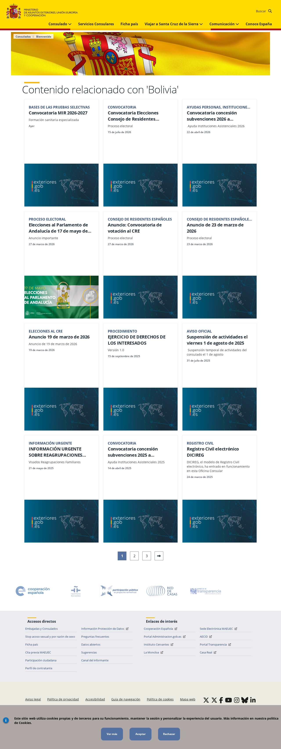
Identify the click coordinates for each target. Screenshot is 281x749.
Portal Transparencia (213, 644)
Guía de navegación (125, 699)
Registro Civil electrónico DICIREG (213, 452)
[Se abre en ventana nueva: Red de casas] (162, 591)
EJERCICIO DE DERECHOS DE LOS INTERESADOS (137, 340)
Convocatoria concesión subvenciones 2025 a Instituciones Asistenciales (136, 452)
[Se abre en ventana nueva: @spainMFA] (214, 700)
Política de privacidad (63, 699)
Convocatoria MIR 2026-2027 (58, 113)
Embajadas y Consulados (41, 629)
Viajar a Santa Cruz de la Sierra (172, 24)
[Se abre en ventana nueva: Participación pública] (119, 591)
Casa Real (206, 652)
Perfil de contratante (38, 668)
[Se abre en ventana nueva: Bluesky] (244, 700)
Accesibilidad (95, 699)
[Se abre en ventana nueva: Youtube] (228, 700)
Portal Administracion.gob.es (163, 637)
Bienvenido (43, 37)
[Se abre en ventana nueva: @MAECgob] (206, 700)
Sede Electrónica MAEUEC (217, 629)
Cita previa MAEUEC (38, 652)
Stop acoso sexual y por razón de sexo (50, 637)
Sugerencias (89, 652)
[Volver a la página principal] (44, 11)
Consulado (58, 24)
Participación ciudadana (40, 660)
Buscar (261, 11)
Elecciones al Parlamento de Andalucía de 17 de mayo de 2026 (58, 228)
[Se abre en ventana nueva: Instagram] (237, 700)
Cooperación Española (159, 629)
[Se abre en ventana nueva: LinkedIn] (253, 700)
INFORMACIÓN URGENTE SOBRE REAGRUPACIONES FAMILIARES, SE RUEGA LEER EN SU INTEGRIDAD (61, 452)
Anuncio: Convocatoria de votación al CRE (135, 228)
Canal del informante (94, 660)
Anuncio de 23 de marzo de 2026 (215, 228)
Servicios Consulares (96, 24)
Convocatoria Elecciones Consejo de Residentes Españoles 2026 (133, 116)
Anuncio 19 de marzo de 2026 (59, 337)
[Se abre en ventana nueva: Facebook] (221, 700)
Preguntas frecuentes (95, 637)
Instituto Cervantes (157, 644)
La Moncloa (152, 652)
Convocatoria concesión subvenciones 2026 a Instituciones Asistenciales (215, 116)
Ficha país (129, 24)
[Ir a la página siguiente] (159, 556)
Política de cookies (160, 699)
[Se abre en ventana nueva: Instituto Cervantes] (76, 591)
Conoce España (259, 24)
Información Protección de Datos (103, 629)
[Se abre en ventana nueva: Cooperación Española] (32, 591)
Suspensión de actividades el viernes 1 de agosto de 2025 (217, 340)
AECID (204, 637)
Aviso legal (33, 699)
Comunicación (222, 24)
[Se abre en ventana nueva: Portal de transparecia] (205, 591)
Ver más (112, 734)
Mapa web (187, 699)
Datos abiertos (90, 644)
